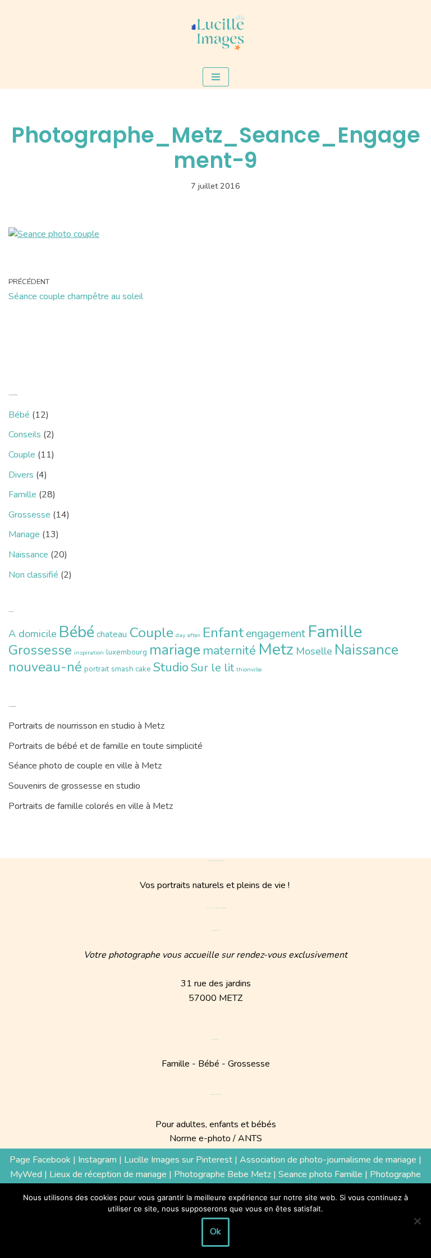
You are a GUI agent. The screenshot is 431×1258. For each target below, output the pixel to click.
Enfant (223, 632)
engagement (275, 633)
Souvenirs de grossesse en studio (74, 786)
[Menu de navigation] (216, 76)
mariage (174, 650)
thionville (249, 669)
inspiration (89, 652)
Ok (215, 1231)
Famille (22, 494)
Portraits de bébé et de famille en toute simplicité (105, 746)
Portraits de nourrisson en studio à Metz (86, 726)
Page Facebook (40, 1160)
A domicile (32, 634)
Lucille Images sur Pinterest (178, 1160)
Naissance (28, 554)
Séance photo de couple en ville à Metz (85, 766)
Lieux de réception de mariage (108, 1174)
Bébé (19, 415)
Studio (171, 667)
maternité (229, 650)
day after (188, 635)
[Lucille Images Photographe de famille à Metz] (215, 32)
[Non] (417, 1221)
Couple (21, 455)
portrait (96, 669)
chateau (112, 634)
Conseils (24, 434)
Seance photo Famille (320, 1174)
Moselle (314, 651)
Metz (276, 649)
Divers (21, 475)
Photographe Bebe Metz (222, 1174)
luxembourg (126, 652)
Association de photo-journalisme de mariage (328, 1160)
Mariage (24, 534)
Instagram (97, 1160)
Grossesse (29, 515)
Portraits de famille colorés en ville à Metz (90, 806)
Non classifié (33, 575)
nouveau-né (45, 667)
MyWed (26, 1174)
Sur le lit (212, 667)
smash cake (131, 669)
